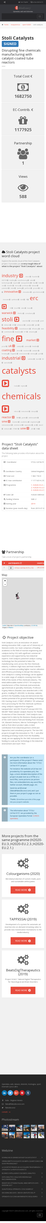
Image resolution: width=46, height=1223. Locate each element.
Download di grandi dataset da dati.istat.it (19, 1157)
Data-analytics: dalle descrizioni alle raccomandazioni (16, 1178)
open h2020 (26, 25)
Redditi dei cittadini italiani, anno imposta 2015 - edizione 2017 (20, 1184)
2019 (33, 503)
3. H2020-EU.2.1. (38, 490)
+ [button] (5, 580)
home (6, 25)
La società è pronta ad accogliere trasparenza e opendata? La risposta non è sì (21, 1168)
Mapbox (11, 627)
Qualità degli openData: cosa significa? (17, 1189)
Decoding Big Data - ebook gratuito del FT (18, 1193)
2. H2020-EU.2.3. (38, 487)
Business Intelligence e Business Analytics (19, 1173)
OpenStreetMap (18, 625)
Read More (21, 889)
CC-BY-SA (34, 625)
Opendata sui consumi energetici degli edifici (20, 1196)
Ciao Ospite (24, 2)
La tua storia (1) (37, 2)
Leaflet (4, 625)
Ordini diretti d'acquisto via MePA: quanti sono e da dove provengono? (22, 1162)
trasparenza (15, 25)
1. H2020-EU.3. (37, 485)
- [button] (5, 584)
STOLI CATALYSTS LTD (24, 568)
